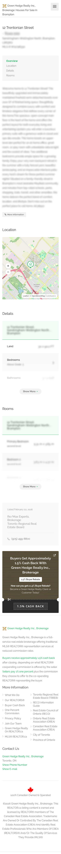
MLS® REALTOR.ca (16, 736)
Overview (12, 60)
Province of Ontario (44, 739)
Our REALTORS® (14, 700)
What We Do (12, 695)
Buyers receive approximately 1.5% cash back (28, 658)
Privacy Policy (13, 718)
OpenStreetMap (38, 296)
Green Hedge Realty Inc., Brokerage (27, 628)
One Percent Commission (12, 712)
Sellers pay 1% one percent (17, 671)
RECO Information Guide (43, 704)
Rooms (10, 75)
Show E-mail (9, 769)
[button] (8, 266)
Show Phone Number (14, 764)
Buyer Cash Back (15, 705)
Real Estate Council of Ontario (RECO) (45, 712)
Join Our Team (13, 723)
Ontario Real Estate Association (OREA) (44, 720)
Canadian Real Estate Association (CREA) (45, 728)
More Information (15, 214)
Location (11, 65)
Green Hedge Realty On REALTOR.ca (16, 730)
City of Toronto (41, 734)
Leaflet (26, 296)
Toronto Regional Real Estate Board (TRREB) (45, 696)
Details (10, 70)
